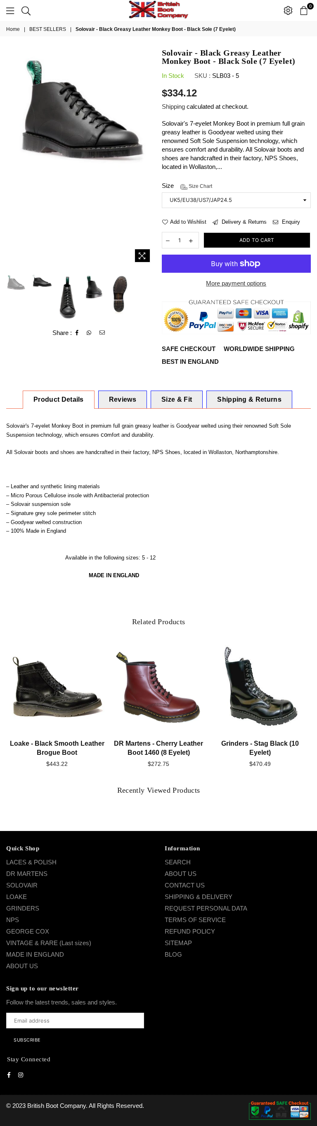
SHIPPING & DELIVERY (198, 896)
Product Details (58, 399)
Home (13, 29)
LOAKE (16, 896)
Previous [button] (13, 158)
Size (187, 185)
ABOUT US (22, 965)
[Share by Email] (102, 333)
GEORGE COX (27, 931)
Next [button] (148, 158)
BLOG (173, 954)
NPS (12, 919)
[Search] (26, 10)
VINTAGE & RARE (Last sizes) (48, 942)
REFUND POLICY (190, 931)
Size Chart (199, 186)
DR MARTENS (26, 873)
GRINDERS (22, 908)
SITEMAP (178, 942)
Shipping (173, 106)
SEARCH (178, 862)
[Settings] (288, 10)
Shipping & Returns (249, 399)
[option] (81, 110)
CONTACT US (185, 885)
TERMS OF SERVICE (195, 919)
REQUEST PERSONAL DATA (206, 908)
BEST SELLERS (47, 29)
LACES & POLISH (31, 862)
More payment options (236, 283)
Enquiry (290, 222)
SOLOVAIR (22, 885)
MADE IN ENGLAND (35, 954)
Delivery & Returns (243, 222)
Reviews (122, 399)
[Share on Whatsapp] (89, 333)
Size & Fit (176, 399)
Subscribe (27, 1040)
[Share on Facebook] (77, 333)
